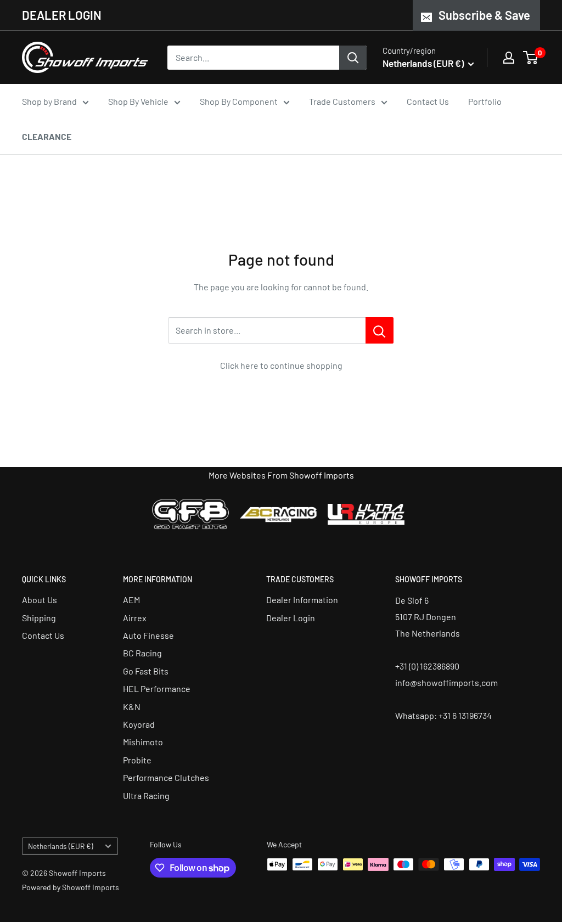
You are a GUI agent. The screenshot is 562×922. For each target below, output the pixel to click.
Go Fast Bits (145, 671)
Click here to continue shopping (281, 365)
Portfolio (485, 101)
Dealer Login (290, 617)
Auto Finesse (148, 635)
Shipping (39, 617)
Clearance (46, 136)
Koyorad (139, 724)
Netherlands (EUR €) (60, 846)
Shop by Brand (49, 101)
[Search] (353, 58)
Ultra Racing (146, 795)
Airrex (135, 617)
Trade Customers (342, 101)
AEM (131, 599)
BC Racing (142, 653)
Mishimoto (143, 742)
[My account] (508, 58)
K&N (131, 706)
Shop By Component (239, 101)
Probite (137, 760)
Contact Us (428, 101)
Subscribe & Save (484, 15)
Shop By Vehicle (138, 101)
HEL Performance (156, 688)
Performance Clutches (166, 777)
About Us (39, 599)
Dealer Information (302, 599)
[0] (531, 57)
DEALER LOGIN (62, 15)
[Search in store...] (380, 330)
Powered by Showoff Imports (70, 887)
